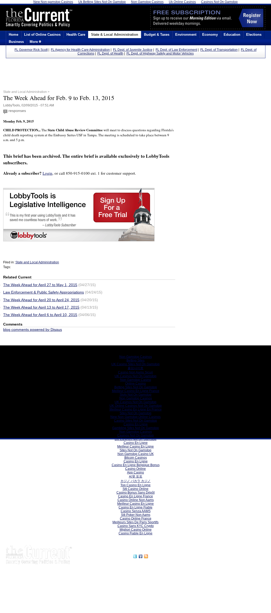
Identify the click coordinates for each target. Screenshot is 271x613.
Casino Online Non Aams (136, 500)
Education (232, 35)
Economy (210, 35)
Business (16, 42)
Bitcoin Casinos (135, 457)
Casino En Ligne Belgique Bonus (136, 465)
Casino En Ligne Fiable (135, 507)
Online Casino (135, 383)
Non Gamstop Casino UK (136, 454)
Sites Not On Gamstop (135, 413)
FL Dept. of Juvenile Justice (132, 50)
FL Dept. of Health (110, 53)
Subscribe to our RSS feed (172, 555)
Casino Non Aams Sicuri (135, 372)
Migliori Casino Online (136, 529)
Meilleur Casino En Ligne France (135, 391)
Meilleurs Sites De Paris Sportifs (135, 522)
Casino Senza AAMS (136, 511)
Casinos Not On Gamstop (135, 435)
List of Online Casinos (42, 35)
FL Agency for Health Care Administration (80, 50)
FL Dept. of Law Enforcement (176, 50)
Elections (253, 35)
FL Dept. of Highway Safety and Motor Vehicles (160, 53)
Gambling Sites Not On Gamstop (135, 428)
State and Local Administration (37, 262)
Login (47, 173)
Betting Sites (135, 360)
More (34, 42)
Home (13, 35)
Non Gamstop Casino (135, 380)
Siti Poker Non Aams (135, 515)
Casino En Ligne (136, 424)
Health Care (75, 35)
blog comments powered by (32, 329)
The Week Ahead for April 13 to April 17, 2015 (41, 307)
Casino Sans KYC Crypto (136, 526)
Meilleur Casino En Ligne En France (136, 409)
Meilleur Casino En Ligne (135, 446)
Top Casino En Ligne (135, 485)
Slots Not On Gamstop (135, 394)
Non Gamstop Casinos (135, 357)
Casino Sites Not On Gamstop (135, 420)
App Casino (135, 472)
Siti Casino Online (135, 489)
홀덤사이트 (135, 368)
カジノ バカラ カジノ (135, 481)
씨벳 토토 (135, 476)
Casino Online (135, 469)
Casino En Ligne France (135, 496)
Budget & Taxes (156, 35)
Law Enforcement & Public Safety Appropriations (43, 292)
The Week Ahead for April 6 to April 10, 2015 (40, 315)
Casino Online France (135, 518)
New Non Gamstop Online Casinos (135, 417)
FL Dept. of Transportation (219, 50)
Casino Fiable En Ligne (135, 533)
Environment (185, 35)
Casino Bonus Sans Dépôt (135, 492)
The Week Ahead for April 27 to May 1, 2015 (40, 285)
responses (17, 111)
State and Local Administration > (26, 92)
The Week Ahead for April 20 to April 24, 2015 (41, 300)
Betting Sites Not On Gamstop (135, 387)
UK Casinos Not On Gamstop (135, 376)
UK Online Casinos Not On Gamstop (136, 406)
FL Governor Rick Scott (31, 50)
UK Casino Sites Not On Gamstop (135, 364)
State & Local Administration (114, 35)
